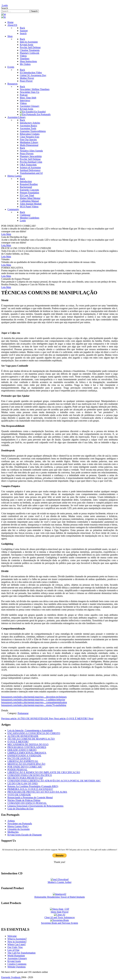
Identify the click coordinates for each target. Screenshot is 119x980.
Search (4, 8)
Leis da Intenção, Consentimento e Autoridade (30, 730)
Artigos (11, 820)
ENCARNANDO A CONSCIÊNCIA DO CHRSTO (33, 733)
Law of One (13, 950)
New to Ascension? (16, 941)
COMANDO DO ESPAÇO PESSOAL (27, 803)
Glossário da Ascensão (18, 829)
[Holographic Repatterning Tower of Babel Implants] (59, 894)
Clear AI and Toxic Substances (59, 917)
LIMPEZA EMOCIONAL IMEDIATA (26, 752)
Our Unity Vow (15, 947)
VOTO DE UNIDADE (19, 794)
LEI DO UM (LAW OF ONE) (22, 783)
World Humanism (16, 955)
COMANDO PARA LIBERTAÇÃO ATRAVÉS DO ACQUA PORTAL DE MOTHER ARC (54, 780)
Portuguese (23, 713)
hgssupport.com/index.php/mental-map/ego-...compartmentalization (34, 702)
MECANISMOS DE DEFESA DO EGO (27, 744)
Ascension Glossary (17, 958)
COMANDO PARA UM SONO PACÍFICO (29, 775)
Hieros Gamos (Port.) (17, 826)
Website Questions (16, 966)
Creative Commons (16, 964)
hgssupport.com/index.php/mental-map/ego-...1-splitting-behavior (33, 699)
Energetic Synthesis (11, 977)
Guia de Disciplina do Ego (20, 808)
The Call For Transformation (21, 952)
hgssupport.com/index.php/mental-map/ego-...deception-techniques (34, 696)
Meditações (13, 832)
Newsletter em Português (19, 823)
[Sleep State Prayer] (59, 909)
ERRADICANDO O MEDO (22, 750)
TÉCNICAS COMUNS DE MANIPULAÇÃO (31, 739)
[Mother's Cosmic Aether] (59, 879)
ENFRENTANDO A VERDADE (24, 755)
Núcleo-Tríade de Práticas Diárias (23, 800)
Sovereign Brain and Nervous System (59, 923)
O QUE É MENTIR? (18, 741)
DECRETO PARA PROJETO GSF (25, 778)
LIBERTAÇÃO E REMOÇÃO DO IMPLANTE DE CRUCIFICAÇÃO (43, 772)
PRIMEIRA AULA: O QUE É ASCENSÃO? (30, 789)
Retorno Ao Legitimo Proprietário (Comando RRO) (32, 786)
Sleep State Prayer (59, 911)
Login (4, 5)
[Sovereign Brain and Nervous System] (59, 920)
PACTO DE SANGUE (19, 758)
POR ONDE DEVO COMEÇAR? (24, 766)
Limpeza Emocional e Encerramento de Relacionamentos (35, 806)
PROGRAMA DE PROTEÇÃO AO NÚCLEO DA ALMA (37, 792)
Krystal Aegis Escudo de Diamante (24, 834)
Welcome (12, 936)
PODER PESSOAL (17, 769)
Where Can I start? (16, 944)
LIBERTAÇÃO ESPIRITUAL (22, 761)
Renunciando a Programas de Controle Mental (30, 797)
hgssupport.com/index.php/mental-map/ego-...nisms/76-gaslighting (33, 705)
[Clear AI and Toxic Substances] (59, 914)
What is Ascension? (17, 938)
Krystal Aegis (14, 961)
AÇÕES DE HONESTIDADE (22, 736)
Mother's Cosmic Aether (59, 882)
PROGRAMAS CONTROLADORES (26, 747)
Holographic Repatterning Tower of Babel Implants (59, 897)
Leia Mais (6, 234)
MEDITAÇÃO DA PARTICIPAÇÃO (26, 764)
